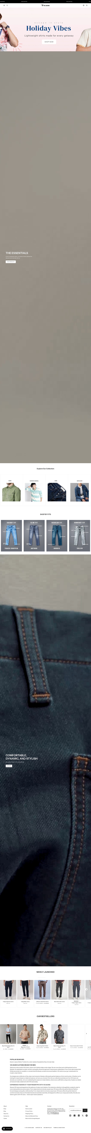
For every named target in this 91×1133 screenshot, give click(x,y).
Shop (5, 1108)
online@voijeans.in (54, 1112)
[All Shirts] (11, 490)
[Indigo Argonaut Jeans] (8, 990)
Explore (9, 765)
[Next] (86, 989)
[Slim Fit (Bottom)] (34, 536)
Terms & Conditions (59, 1127)
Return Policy (48, 1127)
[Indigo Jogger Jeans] (76, 990)
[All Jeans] (56, 490)
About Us (6, 1113)
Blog (5, 1111)
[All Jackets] (79, 490)
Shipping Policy (29, 1113)
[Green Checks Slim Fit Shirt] (76, 1034)
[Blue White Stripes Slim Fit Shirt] (8, 1034)
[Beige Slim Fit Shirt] (25, 1034)
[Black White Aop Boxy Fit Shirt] (59, 1034)
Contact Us (6, 1116)
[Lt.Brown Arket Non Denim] (42, 990)
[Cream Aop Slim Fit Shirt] (42, 1034)
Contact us (39, 1127)
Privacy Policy (28, 1111)
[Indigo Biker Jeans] (25, 990)
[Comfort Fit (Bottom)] (79, 536)
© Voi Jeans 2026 (29, 1127)
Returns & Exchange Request (32, 1118)
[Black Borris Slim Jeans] (59, 990)
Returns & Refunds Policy (31, 1116)
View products (44, 45)
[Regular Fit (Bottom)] (56, 536)
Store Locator (28, 1108)
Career (5, 1118)
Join (85, 1110)
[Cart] (86, 5)
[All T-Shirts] (34, 490)
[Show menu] (5, 5)
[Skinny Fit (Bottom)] (11, 536)
